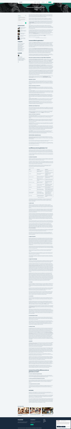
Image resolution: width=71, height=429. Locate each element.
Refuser (63, 426)
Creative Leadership (20, 45)
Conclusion (19, 20)
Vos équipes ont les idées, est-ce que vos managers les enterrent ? (23, 28)
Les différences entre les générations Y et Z (22, 18)
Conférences (43, 2)
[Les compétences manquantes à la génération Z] (35, 410)
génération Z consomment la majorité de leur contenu (34, 265)
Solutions (38, 2)
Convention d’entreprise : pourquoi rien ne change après (22, 39)
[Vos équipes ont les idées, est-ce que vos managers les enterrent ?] (19, 28)
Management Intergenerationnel (21, 48)
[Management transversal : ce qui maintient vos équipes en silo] (19, 31)
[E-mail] (18, 62)
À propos (35, 2)
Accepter (59, 426)
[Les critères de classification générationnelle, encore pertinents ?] (23, 410)
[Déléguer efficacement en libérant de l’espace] (19, 34)
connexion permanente (32, 112)
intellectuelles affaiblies (31, 77)
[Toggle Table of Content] (25, 15)
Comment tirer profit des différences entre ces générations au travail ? (22, 19)
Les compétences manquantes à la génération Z (35, 414)
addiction (43, 112)
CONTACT (50, 2)
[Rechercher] (25, 23)
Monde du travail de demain (21, 49)
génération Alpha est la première (32, 137)
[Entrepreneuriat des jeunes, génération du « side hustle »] (47, 410)
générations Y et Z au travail (36, 42)
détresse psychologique (45, 77)
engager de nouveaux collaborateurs (32, 32)
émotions (45, 303)
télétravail (41, 70)
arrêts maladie (49, 77)
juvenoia (45, 35)
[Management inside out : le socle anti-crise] (19, 36)
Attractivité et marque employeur (21, 43)
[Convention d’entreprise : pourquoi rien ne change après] (19, 39)
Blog (46, 2)
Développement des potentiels (21, 46)
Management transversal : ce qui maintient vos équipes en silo (23, 31)
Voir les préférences (68, 426)
